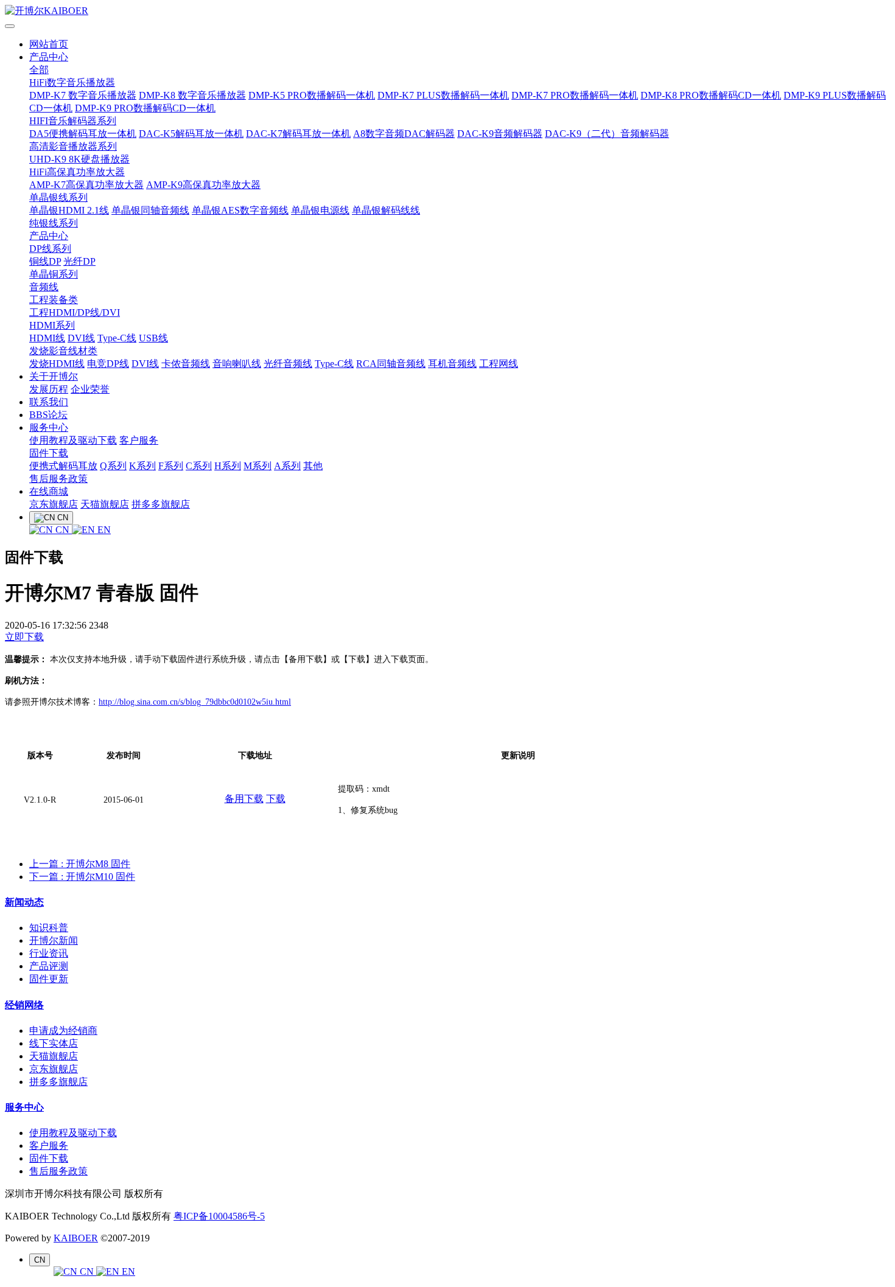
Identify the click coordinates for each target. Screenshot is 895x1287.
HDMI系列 (52, 325)
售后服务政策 (58, 478)
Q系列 (113, 466)
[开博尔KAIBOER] (447, 11)
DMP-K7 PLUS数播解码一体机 (443, 95)
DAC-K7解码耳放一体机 (298, 133)
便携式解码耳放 (63, 466)
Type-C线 (116, 338)
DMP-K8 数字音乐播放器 (192, 95)
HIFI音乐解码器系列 (72, 121)
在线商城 (48, 491)
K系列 (142, 466)
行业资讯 (48, 953)
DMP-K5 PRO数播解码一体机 (311, 95)
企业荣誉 (90, 389)
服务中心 (48, 427)
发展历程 (48, 389)
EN (103, 530)
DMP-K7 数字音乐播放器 (82, 95)
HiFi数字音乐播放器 (72, 82)
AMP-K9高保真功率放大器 (203, 185)
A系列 (287, 466)
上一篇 (79, 864)
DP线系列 (50, 248)
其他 (313, 466)
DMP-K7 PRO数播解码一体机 (574, 95)
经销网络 (24, 1005)
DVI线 (81, 338)
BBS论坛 (48, 415)
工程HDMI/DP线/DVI (74, 312)
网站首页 (48, 44)
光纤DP (79, 261)
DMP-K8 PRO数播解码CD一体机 (711, 95)
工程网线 (498, 363)
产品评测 (48, 966)
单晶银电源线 (320, 210)
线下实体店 (53, 1043)
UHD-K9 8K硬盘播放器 (79, 159)
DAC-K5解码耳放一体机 (191, 133)
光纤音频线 (288, 363)
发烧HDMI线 (57, 363)
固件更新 (48, 979)
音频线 (43, 287)
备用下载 (244, 798)
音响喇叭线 (236, 363)
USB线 (153, 338)
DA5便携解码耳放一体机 (82, 133)
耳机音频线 (452, 363)
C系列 (199, 466)
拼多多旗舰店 (161, 504)
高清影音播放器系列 (73, 146)
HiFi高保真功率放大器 (77, 172)
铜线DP (45, 261)
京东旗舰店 (53, 504)
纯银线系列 (53, 223)
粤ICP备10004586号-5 (219, 1216)
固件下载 (48, 453)
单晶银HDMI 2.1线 (69, 210)
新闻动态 (24, 902)
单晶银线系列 (58, 197)
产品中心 (48, 57)
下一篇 (82, 876)
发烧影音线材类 (63, 351)
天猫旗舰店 (104, 504)
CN (62, 530)
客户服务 (138, 440)
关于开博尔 (53, 376)
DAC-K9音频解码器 (499, 133)
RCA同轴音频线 (391, 363)
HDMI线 (47, 338)
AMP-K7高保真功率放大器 (86, 185)
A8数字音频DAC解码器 (404, 133)
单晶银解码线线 (386, 210)
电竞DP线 (108, 363)
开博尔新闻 (53, 940)
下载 (276, 798)
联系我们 (48, 402)
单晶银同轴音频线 (150, 210)
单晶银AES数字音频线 (240, 210)
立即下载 (24, 637)
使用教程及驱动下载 (73, 440)
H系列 (227, 466)
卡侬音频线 (185, 363)
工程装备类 (53, 300)
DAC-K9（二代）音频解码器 (607, 133)
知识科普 (48, 928)
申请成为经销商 (63, 1030)
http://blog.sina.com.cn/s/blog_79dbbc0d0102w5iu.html (195, 701)
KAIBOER (76, 1238)
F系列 (170, 466)
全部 (39, 70)
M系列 (258, 466)
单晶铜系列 (53, 274)
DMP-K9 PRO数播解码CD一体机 (145, 108)
